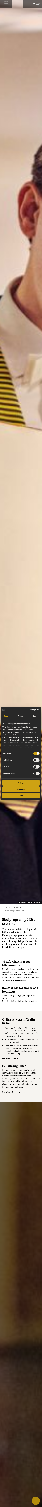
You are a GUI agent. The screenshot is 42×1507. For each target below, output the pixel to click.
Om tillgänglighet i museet (13, 1091)
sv (34, 4)
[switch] (36, 760)
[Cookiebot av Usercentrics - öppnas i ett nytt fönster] (30, 710)
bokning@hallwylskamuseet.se (23, 1001)
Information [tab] (21, 716)
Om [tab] (34, 716)
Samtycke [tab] (7, 716)
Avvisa (21, 795)
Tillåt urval (21, 789)
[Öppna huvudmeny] (36, 1501)
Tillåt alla (21, 783)
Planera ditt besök (10, 1058)
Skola (9, 907)
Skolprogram (17, 907)
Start (4, 907)
